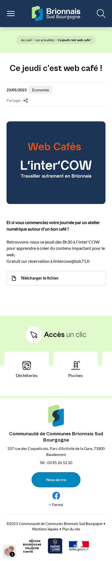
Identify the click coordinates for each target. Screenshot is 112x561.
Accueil (26, 40)
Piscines (75, 375)
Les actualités (44, 40)
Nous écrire (56, 479)
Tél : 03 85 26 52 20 (56, 462)
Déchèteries (27, 375)
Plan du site (71, 529)
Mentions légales (45, 529)
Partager (14, 100)
